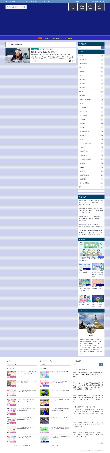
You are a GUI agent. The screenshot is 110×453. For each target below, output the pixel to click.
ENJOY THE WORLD (91, 99)
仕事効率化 (91, 79)
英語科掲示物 (91, 155)
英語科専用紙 (91, 151)
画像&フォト (91, 139)
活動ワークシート (91, 135)
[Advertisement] (55, 23)
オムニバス (91, 75)
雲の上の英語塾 (91, 183)
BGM (51, 49)
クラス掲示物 (91, 115)
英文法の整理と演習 (91, 143)
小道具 (91, 127)
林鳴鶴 (73, 61)
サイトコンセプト (85, 1)
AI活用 (91, 71)
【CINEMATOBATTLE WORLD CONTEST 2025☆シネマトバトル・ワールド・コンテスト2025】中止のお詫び (90, 232)
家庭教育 (91, 87)
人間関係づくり (91, 119)
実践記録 (91, 83)
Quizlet (91, 167)
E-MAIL (102, 1)
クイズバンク (91, 111)
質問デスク (91, 187)
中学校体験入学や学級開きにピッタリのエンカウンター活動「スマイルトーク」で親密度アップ (91, 210)
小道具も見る (54, 445)
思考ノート (91, 67)
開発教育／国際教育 (91, 159)
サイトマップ (95, 1)
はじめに (77, 1)
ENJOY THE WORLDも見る (21, 445)
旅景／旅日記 (91, 63)
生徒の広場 (91, 163)
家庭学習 (91, 171)
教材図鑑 (91, 91)
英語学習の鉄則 (35, 49)
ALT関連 (91, 95)
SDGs (91, 103)
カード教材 (91, 107)
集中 (44, 49)
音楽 (47, 49)
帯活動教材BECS (91, 131)
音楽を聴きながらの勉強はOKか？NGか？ (44, 52)
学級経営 (91, 123)
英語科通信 (91, 179)
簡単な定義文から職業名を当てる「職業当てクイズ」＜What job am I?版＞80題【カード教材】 (91, 202)
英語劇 (91, 147)
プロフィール (91, 59)
